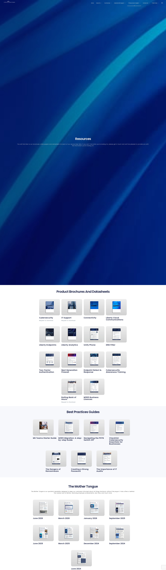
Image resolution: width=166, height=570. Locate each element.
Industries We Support (119, 3)
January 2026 (90, 518)
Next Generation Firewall (69, 371)
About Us (98, 3)
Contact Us (145, 3)
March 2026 (64, 518)
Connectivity (90, 318)
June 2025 (38, 543)
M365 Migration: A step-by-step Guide (70, 439)
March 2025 (64, 543)
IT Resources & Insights (133, 3)
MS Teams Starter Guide (44, 438)
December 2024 (91, 543)
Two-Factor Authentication (46, 371)
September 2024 (117, 543)
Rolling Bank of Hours (68, 398)
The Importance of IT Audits (106, 470)
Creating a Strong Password (80, 470)
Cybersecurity (46, 318)
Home (92, 3)
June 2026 (38, 518)
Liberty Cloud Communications (114, 319)
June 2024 (76, 568)
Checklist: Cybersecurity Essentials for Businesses (116, 441)
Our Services (107, 3)
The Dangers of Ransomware (53, 470)
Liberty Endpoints (47, 345)
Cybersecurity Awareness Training (116, 371)
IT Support (66, 318)
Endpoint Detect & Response (92, 371)
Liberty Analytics (69, 345)
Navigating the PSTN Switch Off (94, 439)
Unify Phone (90, 345)
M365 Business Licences (91, 398)
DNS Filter (110, 345)
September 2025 (117, 518)
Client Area (154, 3)
